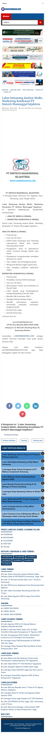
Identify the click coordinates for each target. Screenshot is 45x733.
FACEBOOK (7, 534)
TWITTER (7, 544)
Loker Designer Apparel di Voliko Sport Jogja (20, 667)
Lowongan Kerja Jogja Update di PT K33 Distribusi (23, 698)
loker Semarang (36, 108)
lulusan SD (6, 564)
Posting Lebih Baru (9, 440)
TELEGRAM (8, 541)
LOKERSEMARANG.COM (24, 336)
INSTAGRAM (8, 538)
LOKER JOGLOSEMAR (12, 614)
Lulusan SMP (20, 556)
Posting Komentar (11, 435)
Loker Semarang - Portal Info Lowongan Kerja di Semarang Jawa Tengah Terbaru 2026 (26, 724)
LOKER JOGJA (9, 611)
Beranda (24, 440)
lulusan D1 (31, 556)
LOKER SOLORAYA (11, 608)
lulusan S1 (13, 110)
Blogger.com (26, 728)
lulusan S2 (28, 560)
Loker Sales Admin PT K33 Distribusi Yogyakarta (22, 664)
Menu (7, 16)
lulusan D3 (5, 110)
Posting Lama (37, 440)
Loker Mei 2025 (25, 108)
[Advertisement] (22, 134)
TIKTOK (6, 547)
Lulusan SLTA (7, 556)
